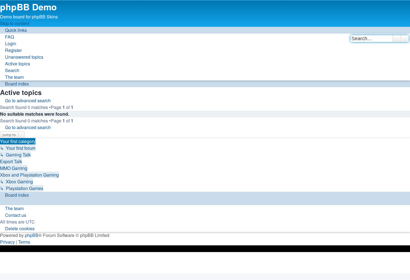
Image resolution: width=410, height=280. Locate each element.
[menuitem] (7, 37)
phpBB (31, 235)
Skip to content (14, 23)
